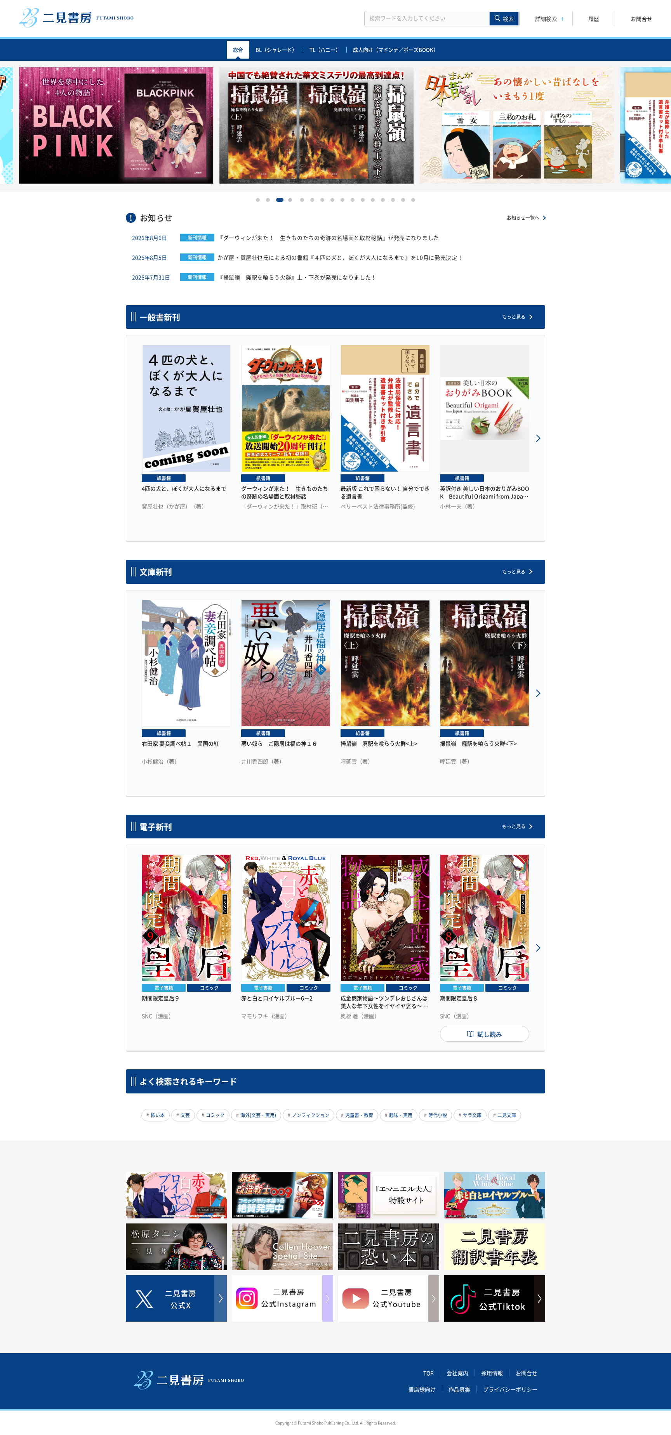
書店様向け (422, 1389)
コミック (215, 1115)
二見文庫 (506, 1115)
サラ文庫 (472, 1115)
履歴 (593, 19)
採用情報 (492, 1372)
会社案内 (457, 1372)
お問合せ (641, 19)
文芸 (185, 1115)
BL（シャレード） (276, 49)
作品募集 (459, 1389)
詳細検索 (546, 19)
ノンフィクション (310, 1115)
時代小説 (437, 1115)
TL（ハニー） (325, 49)
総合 (238, 49)
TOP (428, 1372)
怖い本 (158, 1115)
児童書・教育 (359, 1115)
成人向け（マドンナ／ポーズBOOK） (395, 49)
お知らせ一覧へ (523, 217)
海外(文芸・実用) (258, 1115)
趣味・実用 (400, 1115)
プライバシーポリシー (510, 1389)
